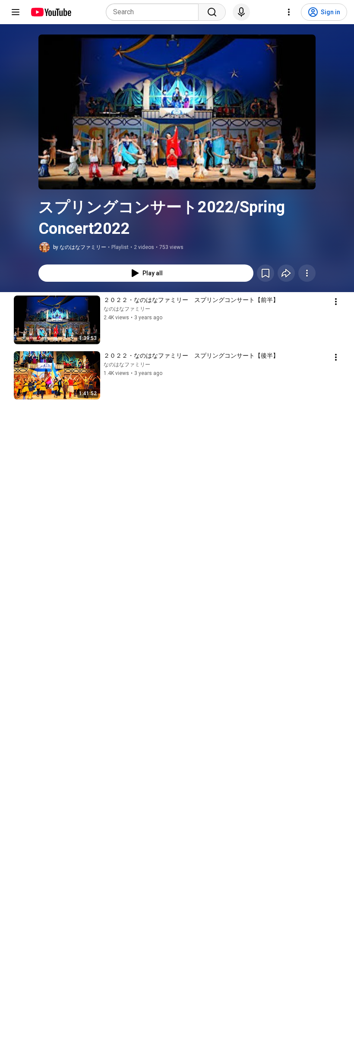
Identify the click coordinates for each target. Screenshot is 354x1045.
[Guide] (15, 12)
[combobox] (154, 12)
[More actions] (307, 273)
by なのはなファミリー (79, 247)
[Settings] (289, 12)
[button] (177, 112)
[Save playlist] (265, 273)
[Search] (212, 12)
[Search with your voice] (241, 12)
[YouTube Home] (50, 12)
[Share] (286, 273)
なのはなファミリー (127, 309)
